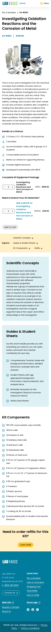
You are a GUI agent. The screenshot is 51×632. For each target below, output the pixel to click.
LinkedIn (37, 609)
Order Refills (25, 545)
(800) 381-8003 (11, 585)
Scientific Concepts (22, 238)
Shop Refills (32, 590)
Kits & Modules (9, 12)
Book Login (32, 602)
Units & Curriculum (35, 582)
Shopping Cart (34, 586)
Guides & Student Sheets (24, 243)
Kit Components (20, 248)
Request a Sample (10, 607)
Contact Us (9, 592)
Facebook (33, 609)
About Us (6, 611)
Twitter (28, 609)
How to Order (33, 595)
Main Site (6, 602)
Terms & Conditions (30, 628)
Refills (37, 248)
